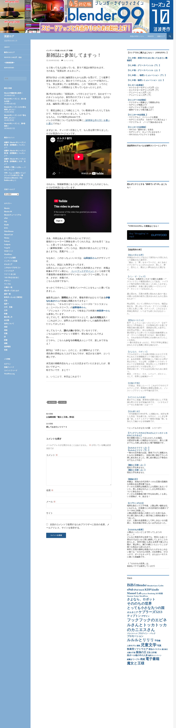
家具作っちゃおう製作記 (13, 297)
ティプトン (134, 615)
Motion (6, 238)
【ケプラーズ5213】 (135, 503)
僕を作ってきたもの (11, 291)
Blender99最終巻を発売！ (13, 93)
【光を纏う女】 (134, 411)
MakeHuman (8, 231)
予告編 (157, 641)
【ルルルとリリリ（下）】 (138, 450)
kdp (5, 221)
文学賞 (154, 652)
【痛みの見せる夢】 (135, 255)
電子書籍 (152, 659)
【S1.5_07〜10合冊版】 (137, 100)
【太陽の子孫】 (134, 383)
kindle (155, 589)
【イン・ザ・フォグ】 (136, 277)
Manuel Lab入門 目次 (13, 57)
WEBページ (8, 251)
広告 (149, 652)
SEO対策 (159, 594)
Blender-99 (8, 212)
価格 (138, 646)
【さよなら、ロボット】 (137, 352)
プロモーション (135, 636)
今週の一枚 (8, 287)
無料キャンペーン (154, 655)
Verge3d (7, 248)
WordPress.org (9, 374)
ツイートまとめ (10, 274)
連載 (5, 343)
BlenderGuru (152, 586)
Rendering (151, 594)
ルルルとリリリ (140, 640)
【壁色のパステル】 (135, 320)
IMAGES (151, 36)
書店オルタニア (9, 52)
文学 (5, 310)
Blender (52, 402)
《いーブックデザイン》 (82, 271)
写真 (159, 645)
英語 (5, 327)
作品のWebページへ (137, 36)
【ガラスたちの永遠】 (136, 397)
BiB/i (131, 585)
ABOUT (6, 47)
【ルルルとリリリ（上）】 (138, 448)
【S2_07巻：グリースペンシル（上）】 (144, 70)
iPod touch (139, 590)
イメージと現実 (10, 258)
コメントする (68, 60)
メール (51, 502)
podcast (144, 593)
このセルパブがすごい (12, 268)
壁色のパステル (155, 649)
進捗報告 (7, 347)
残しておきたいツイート (56, 425)
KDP (148, 589)
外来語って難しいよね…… (14, 167)
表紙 (142, 659)
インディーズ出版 (52, 50)
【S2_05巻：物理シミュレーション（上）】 (146, 80)
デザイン (145, 616)
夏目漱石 (165, 649)
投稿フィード (9, 367)
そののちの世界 (139, 603)
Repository (9, 67)
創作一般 (7, 294)
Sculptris (7, 244)
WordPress (143, 596)
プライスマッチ (132, 633)
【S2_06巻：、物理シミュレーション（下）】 (147, 75)
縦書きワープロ (133, 659)
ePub (130, 589)
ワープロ (7, 284)
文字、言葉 (8, 307)
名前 (49, 490)
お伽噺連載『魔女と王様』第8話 (60, 415)
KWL (6, 228)
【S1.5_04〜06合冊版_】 (137, 115)
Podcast (7, 241)
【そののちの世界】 (135, 530)
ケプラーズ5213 (150, 612)
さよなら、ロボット (141, 599)
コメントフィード (10, 370)
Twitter (136, 596)
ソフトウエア (9, 271)
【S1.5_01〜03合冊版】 (137, 127)
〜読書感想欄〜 (9, 62)
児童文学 (149, 645)
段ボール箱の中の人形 (137, 655)
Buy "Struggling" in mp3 (138, 235)
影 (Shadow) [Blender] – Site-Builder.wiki (13, 177)
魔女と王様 (135, 663)
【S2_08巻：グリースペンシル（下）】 (144, 65)
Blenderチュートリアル (12, 215)
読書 (5, 340)
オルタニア (64, 50)
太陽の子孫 (131, 652)
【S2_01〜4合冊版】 (136, 85)
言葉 (5, 333)
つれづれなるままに (11, 277)
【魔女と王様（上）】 (136, 465)
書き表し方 (8, 317)
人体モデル (131, 646)
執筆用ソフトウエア (137, 649)
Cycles (63, 402)
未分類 (6, 320)
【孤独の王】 (133, 479)
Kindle (6, 225)
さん (90, 258)
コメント (52, 455)
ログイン (7, 364)
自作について (9, 323)
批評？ (6, 304)
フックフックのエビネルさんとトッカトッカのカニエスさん (147, 625)
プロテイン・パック (147, 633)
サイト (49, 513)
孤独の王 (141, 652)
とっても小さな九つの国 (145, 608)
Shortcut (130, 596)
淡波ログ (9, 36)
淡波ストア (161, 36)
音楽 (5, 350)
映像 (71, 50)
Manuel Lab (134, 593)
